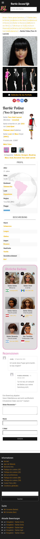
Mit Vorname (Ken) (10, 512)
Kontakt (6, 461)
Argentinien (8, 194)
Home (5, 18)
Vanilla (6, 252)
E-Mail (5, 429)
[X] (26, 100)
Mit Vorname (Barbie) (11, 509)
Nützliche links (9, 467)
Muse (17, 134)
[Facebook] (22, 100)
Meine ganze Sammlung (16, 18)
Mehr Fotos (7, 144)
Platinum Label (8, 130)
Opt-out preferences (11, 475)
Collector (17, 155)
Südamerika (8, 187)
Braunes (6, 244)
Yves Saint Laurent (15, 117)
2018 (22, 124)
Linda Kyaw (10, 126)
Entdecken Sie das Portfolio (21, 95)
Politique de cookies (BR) (12, 478)
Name (5, 419)
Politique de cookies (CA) (12, 480)
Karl (5, 259)
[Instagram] (18, 100)
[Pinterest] (14, 100)
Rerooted (17, 158)
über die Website (9, 464)
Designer (24, 155)
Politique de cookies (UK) (12, 472)
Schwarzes (8, 226)
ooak (10, 134)
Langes (6, 231)
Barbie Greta (19, 522)
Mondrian (32, 155)
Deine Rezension (9, 405)
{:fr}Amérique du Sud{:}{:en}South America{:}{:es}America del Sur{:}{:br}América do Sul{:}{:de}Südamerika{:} (19, 28)
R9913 (6, 137)
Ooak (11, 158)
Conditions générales (11, 486)
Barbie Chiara (19, 533)
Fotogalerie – (10, 522)
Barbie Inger (19, 527)
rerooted (15, 120)
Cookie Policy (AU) (10, 483)
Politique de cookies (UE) (12, 470)
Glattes (6, 236)
